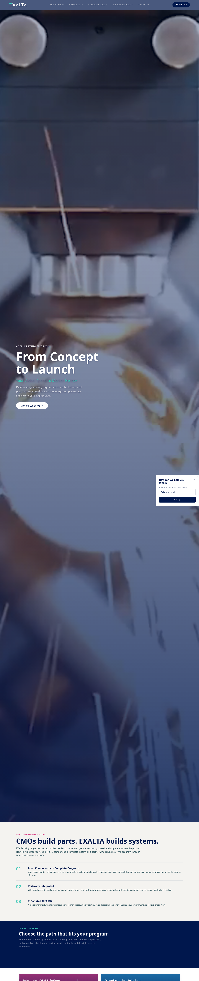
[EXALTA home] (18, 4)
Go (175, 499)
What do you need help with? (173, 487)
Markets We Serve (96, 5)
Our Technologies (122, 5)
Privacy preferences (11, 976)
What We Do (74, 5)
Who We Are (55, 5)
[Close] (195, 479)
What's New (181, 5)
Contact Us (143, 5)
